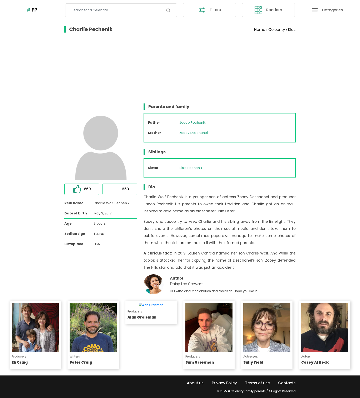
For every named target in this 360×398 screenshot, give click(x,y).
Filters (215, 9)
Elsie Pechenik (190, 167)
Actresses (250, 356)
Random (273, 9)
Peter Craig (81, 362)
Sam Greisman (199, 362)
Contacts (287, 382)
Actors (306, 356)
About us (195, 382)
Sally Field (253, 362)
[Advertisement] (180, 68)
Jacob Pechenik (192, 122)
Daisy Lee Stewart (186, 283)
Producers (19, 356)
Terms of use (257, 382)
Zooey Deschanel (193, 132)
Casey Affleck (315, 362)
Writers (75, 356)
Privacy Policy (224, 382)
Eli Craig (20, 362)
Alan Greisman (142, 317)
